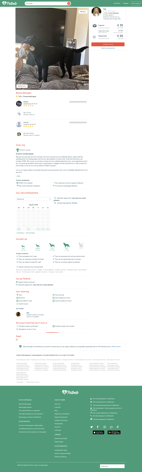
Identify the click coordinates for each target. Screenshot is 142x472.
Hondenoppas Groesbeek (23, 366)
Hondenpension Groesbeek (42, 366)
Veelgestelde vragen (61, 450)
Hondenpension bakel (40, 363)
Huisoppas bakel (75, 363)
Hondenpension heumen (41, 368)
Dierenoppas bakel (112, 363)
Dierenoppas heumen (113, 368)
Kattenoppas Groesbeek (22, 376)
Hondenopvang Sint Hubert (54, 359)
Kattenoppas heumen (22, 377)
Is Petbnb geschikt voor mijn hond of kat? (31, 428)
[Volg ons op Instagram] (104, 427)
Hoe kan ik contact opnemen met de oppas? (32, 432)
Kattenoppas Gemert (21, 374)
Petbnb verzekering (60, 456)
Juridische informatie (61, 420)
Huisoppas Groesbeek (76, 366)
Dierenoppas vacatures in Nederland (30, 417)
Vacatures (58, 427)
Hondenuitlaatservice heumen (97, 368)
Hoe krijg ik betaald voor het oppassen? (31, 414)
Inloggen (126, 3)
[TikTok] (118, 427)
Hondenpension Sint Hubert (38, 359)
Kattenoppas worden (25, 407)
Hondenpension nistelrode (41, 370)
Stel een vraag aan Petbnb (63, 453)
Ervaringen (58, 430)
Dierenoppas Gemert (112, 365)
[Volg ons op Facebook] (97, 427)
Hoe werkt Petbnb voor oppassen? (29, 410)
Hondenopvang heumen (59, 368)
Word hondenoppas (25, 404)
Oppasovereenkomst (61, 417)
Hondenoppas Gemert (22, 365)
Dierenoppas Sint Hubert (99, 359)
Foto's (10, 9)
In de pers (58, 407)
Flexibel (74, 203)
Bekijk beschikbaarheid (108, 48)
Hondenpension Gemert (41, 365)
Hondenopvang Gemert (59, 365)
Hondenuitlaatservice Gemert (97, 365)
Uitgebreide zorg (103, 31)
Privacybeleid (59, 423)
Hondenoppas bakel (21, 363)
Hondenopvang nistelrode (59, 370)
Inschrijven (117, 3)
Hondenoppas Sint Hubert (23, 359)
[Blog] (111, 427)
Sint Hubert (111, 11)
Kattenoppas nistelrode (22, 379)
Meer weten (116, 346)
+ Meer (18, 176)
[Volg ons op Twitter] (91, 427)
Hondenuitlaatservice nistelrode (97, 370)
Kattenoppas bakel (21, 372)
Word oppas (135, 3)
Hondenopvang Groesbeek (60, 366)
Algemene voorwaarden (62, 414)
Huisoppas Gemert (76, 365)
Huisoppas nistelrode (76, 370)
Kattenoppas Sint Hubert (113, 359)
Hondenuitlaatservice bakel (96, 363)
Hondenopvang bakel (58, 363)
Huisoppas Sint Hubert (68, 359)
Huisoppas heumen (76, 368)
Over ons (57, 404)
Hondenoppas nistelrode (22, 370)
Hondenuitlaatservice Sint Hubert (83, 359)
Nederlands (104, 466)
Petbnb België (59, 442)
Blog (56, 410)
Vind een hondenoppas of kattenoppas (31, 425)
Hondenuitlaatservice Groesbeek (97, 366)
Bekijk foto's (22, 86)
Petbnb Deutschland (61, 438)
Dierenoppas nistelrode (113, 370)
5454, (106, 11)
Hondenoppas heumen (22, 368)
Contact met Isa (108, 44)
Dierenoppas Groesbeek (113, 366)
